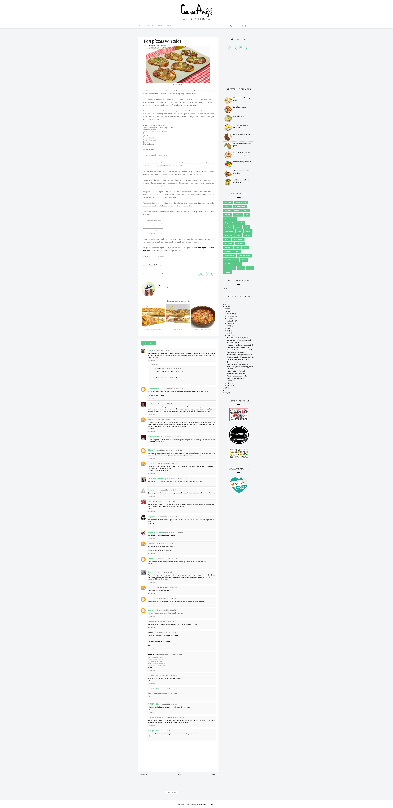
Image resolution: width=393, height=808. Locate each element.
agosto (229, 323)
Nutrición (228, 247)
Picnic (237, 251)
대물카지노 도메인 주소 (156, 717)
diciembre (230, 314)
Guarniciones (229, 231)
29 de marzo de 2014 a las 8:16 (166, 463)
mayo (229, 331)
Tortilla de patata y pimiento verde (238, 359)
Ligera (238, 235)
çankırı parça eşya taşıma (156, 663)
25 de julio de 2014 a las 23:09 (167, 598)
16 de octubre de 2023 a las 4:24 (171, 654)
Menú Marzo (231, 381)
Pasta (245, 247)
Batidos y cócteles (240, 206)
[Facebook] (230, 48)
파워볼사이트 (153, 704)
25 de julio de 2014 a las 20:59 (167, 587)
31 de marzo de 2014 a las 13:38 (167, 559)
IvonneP (151, 621)
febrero (229, 383)
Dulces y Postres (230, 219)
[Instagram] (241, 48)
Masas (227, 239)
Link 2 (171, 377)
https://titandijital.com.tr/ (155, 657)
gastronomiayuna (155, 532)
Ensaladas (228, 227)
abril (228, 333)
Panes (237, 247)
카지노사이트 (153, 689)
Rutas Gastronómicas (231, 260)
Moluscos (240, 243)
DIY (247, 214)
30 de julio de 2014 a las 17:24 (167, 610)
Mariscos (247, 235)
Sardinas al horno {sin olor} (236, 371)
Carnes (246, 210)
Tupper (250, 268)
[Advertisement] (238, 70)
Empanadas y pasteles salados (234, 223)
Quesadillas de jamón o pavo (236, 373)
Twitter (158, 265)
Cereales (227, 214)
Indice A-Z (149, 26)
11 (226, 390)
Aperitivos (228, 202)
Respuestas (154, 364)
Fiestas (238, 227)
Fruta (246, 227)
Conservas (238, 214)
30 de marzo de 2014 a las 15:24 (167, 543)
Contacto (170, 26)
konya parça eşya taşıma (156, 661)
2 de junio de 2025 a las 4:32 (167, 704)
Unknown (151, 543)
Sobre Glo (160, 26)
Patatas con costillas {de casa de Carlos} (240, 345)
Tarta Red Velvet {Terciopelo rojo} (238, 364)
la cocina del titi (154, 437)
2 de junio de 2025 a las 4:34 (175, 717)
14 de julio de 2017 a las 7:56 (164, 621)
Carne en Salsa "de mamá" (242, 134)
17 (226, 304)
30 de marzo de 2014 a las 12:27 (173, 532)
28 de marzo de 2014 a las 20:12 (171, 450)
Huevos (248, 231)
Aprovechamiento (241, 202)
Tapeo (241, 268)
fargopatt (151, 517)
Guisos (239, 231)
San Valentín (229, 264)
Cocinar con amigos (208, 804)
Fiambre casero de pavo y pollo (237, 376)
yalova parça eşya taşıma (156, 665)
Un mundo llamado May (157, 479)
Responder (151, 360)
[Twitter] (235, 48)
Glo (159, 285)
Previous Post (142, 774)
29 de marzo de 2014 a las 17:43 (164, 501)
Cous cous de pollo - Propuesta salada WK (240, 357)
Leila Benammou (154, 389)
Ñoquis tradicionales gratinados (202, 329)
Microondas (228, 243)
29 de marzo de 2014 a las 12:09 (165, 490)
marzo (229, 335)
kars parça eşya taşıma (155, 659)
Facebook (152, 265)
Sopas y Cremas (229, 268)
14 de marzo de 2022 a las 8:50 (165, 632)
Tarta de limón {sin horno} (242, 162)
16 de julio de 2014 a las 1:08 (163, 572)
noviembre (230, 316)
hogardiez (152, 463)
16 (226, 306)
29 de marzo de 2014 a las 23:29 (166, 517)
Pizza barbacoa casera (177, 329)
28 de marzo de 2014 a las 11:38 (172, 389)
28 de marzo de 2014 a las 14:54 (166, 404)
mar (149, 350)
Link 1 (179, 371)
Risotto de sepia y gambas (235, 378)
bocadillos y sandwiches (232, 210)
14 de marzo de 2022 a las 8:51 (172, 368)
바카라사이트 (153, 675)
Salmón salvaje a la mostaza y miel (238, 347)
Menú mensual (238, 239)
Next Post (215, 774)
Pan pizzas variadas (239, 107)
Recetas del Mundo (244, 255)
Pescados (228, 251)
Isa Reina (151, 404)
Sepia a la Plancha (239, 116)
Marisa (150, 419)
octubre (229, 318)
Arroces (227, 206)
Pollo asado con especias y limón (237, 338)
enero (229, 386)
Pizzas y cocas (229, 255)
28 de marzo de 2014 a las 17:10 (164, 419)
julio (228, 326)
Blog (141, 26)
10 (226, 393)
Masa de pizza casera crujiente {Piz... (153, 330)
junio (229, 328)
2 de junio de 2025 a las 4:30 (167, 675)
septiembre (231, 321)
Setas (238, 264)
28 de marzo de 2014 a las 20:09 (171, 437)
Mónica (151, 490)
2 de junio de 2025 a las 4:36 (167, 731)
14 (226, 311)
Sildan (150, 572)
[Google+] (246, 48)
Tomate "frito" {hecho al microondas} (239, 350)
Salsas (244, 260)
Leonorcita (152, 587)
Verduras (227, 272)
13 (226, 388)
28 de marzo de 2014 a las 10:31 (162, 350)
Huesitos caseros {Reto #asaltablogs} (239, 340)
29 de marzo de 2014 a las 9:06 (177, 479)
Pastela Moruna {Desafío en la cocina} (239, 355)
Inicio (179, 774)
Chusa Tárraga (154, 450)
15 (226, 309)
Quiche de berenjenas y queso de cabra (239, 362)
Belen (150, 501)
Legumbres (228, 235)
